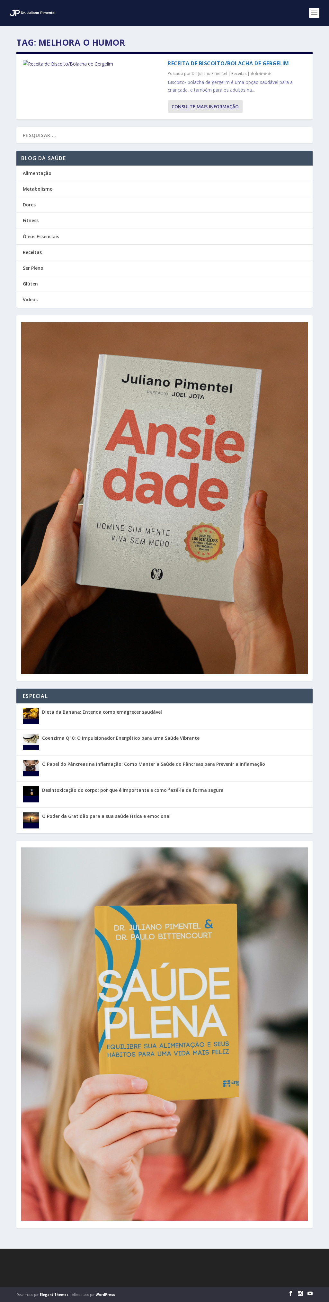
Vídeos (30, 299)
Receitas (238, 73)
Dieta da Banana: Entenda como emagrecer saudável (102, 712)
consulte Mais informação (205, 107)
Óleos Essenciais (41, 236)
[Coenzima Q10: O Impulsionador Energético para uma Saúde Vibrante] (31, 742)
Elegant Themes (54, 1294)
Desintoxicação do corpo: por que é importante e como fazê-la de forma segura (133, 790)
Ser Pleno (33, 268)
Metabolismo (38, 189)
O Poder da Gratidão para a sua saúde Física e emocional (106, 816)
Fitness (31, 220)
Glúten (30, 284)
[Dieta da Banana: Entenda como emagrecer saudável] (31, 716)
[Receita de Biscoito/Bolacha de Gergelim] (92, 64)
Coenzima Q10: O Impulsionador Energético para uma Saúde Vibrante (121, 738)
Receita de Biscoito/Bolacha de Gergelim (228, 63)
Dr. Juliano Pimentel (209, 73)
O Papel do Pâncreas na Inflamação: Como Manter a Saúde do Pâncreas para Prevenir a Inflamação (153, 764)
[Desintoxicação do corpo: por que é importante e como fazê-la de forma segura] (31, 794)
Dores (29, 205)
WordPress (105, 1294)
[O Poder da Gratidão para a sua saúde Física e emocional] (31, 820)
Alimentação (37, 173)
